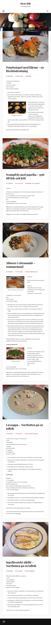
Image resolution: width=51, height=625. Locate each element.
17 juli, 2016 (20, 183)
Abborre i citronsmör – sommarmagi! (20, 264)
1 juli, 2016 (19, 571)
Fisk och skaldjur (30, 271)
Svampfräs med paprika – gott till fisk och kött (25, 176)
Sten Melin (10, 76)
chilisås (26, 126)
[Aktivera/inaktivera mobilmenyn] (3, 11)
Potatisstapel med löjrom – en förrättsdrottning (25, 69)
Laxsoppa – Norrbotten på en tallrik (24, 426)
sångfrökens (28, 508)
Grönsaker (28, 76)
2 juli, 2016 (19, 433)
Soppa (36, 433)
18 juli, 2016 (20, 76)
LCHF (33, 183)
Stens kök (25, 3)
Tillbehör (37, 183)
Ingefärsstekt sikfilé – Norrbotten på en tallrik (21, 564)
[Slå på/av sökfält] (47, 11)
